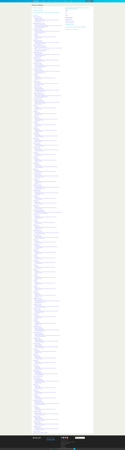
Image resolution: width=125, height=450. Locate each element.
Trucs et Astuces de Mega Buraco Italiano (40, 55)
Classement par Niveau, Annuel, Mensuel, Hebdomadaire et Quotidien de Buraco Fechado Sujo (47, 71)
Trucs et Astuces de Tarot (38, 258)
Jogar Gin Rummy (37, 248)
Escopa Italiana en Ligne (36, 190)
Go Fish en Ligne (35, 239)
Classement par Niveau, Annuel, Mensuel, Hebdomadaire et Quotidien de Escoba (45, 198)
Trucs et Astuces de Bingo (38, 272)
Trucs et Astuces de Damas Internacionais (40, 336)
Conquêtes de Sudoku (37, 386)
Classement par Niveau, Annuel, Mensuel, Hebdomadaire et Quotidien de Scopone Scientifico (47, 187)
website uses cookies (54, 448)
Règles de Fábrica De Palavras (38, 401)
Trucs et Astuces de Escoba (38, 199)
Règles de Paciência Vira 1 (38, 144)
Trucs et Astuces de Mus (38, 223)
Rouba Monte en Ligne (36, 133)
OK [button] (74, 448)
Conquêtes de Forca (37, 408)
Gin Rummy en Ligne (36, 244)
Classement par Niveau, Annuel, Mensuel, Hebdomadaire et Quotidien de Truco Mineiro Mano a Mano (48, 95)
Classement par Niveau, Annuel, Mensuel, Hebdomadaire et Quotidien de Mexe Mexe (46, 166)
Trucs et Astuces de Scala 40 (38, 182)
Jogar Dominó (36, 297)
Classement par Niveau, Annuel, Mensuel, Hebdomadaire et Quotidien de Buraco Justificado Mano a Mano (48, 25)
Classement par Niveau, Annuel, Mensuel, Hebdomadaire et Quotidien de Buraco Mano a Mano (47, 31)
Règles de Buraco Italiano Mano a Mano (40, 211)
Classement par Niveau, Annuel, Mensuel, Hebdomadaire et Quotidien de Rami (45, 267)
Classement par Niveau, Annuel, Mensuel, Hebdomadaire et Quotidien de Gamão (45, 351)
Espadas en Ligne (35, 157)
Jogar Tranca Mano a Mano (38, 44)
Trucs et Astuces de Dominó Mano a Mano (40, 301)
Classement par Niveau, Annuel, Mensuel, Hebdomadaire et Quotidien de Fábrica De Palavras (47, 403)
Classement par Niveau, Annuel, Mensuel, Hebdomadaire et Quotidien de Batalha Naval (46, 373)
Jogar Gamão (36, 353)
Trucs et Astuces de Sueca (38, 125)
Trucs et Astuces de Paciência (38, 141)
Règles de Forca (37, 407)
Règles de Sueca (37, 123)
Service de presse (63, 447)
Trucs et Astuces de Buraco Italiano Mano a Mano (41, 213)
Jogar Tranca (36, 38)
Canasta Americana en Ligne (37, 230)
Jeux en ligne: (35, 15)
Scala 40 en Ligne (35, 179)
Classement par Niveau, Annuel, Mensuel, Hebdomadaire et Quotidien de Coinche (45, 262)
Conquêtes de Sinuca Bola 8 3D (39, 418)
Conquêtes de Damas (37, 322)
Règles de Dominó (37, 293)
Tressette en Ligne (35, 200)
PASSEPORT (65, 1)
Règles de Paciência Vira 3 (38, 148)
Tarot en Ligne (35, 255)
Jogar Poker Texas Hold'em (38, 104)
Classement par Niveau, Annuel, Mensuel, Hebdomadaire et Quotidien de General (45, 392)
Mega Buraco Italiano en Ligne (37, 52)
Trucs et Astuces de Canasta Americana (40, 233)
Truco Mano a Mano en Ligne (37, 86)
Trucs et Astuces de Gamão (38, 352)
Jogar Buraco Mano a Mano (38, 33)
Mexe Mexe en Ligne (36, 163)
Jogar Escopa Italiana (37, 194)
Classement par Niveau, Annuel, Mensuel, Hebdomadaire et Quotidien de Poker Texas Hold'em (47, 102)
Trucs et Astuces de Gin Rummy (39, 247)
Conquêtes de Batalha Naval (38, 372)
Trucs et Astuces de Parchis (38, 278)
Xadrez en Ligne (35, 314)
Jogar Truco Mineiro (37, 85)
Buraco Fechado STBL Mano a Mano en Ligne (39, 45)
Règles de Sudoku (37, 385)
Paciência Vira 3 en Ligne (36, 147)
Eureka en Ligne (35, 394)
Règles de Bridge (37, 170)
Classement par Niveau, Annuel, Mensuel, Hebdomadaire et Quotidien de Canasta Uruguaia (47, 237)
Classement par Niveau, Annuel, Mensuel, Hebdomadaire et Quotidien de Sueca (45, 124)
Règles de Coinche (37, 261)
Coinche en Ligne (35, 260)
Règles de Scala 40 (37, 180)
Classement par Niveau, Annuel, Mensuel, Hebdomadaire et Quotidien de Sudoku (45, 387)
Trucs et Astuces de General (38, 393)
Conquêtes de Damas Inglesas (38, 345)
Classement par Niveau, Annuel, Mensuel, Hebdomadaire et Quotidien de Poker (45, 107)
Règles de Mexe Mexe (37, 164)
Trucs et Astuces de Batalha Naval (39, 374)
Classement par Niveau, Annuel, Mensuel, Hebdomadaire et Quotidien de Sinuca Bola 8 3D (46, 419)
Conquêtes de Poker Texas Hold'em (39, 101)
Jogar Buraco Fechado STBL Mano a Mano (40, 50)
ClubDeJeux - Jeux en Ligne (38, 7)
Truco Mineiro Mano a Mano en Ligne (38, 93)
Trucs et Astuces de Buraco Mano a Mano (40, 32)
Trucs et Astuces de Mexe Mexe (39, 167)
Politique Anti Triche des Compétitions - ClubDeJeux (40, 432)
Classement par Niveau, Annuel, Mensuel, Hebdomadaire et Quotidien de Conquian (46, 227)
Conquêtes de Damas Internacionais (39, 334)
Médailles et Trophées (68, 19)
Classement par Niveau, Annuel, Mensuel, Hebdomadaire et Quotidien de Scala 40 (45, 181)
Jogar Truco (36, 79)
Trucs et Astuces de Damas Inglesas (39, 347)
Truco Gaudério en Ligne (36, 173)
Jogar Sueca (36, 126)
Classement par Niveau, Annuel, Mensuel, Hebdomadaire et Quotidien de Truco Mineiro (46, 83)
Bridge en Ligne (35, 169)
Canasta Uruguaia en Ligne (37, 235)
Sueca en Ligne (35, 122)
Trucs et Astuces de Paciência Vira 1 (39, 146)
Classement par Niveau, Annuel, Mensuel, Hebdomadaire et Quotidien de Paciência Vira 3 (46, 149)
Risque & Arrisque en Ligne (37, 377)
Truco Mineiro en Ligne (36, 81)
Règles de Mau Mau (37, 129)
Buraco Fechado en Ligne (36, 57)
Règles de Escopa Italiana (38, 191)
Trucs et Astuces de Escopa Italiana (39, 193)
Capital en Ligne (35, 360)
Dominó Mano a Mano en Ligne (37, 298)
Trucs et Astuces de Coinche (38, 263)
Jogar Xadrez (36, 318)
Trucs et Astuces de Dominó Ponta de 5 (40, 307)
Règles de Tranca (37, 35)
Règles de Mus (36, 221)
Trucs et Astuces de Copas (38, 155)
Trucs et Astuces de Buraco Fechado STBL (40, 66)
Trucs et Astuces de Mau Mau (38, 131)
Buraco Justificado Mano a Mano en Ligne (39, 23)
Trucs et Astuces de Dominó (38, 296)
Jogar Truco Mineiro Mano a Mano (39, 97)
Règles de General (37, 391)
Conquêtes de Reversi (37, 367)
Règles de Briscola (37, 206)
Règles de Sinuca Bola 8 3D (38, 417)
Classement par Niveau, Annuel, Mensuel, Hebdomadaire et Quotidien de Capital (45, 362)
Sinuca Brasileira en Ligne (36, 426)
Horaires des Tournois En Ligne (69, 22)
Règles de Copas (37, 153)
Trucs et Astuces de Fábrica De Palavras (40, 404)
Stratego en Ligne (35, 354)
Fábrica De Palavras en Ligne (37, 400)
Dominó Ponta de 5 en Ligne (37, 304)
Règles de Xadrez (37, 315)
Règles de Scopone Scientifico (39, 186)
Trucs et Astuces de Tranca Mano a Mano (40, 43)
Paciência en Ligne (35, 138)
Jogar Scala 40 (36, 183)
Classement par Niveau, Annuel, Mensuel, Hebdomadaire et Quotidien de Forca (45, 409)
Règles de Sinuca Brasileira (38, 427)
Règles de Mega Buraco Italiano (39, 53)
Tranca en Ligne (35, 34)
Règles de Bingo (37, 270)
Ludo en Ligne (35, 280)
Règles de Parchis (37, 276)
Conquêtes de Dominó (38, 294)
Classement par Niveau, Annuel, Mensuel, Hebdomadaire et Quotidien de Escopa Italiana (46, 192)
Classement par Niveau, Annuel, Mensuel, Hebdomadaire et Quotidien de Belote (45, 252)
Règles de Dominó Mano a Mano (39, 299)
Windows (66, 10)
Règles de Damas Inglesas (38, 344)
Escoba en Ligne (35, 196)
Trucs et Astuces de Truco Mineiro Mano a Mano (41, 96)
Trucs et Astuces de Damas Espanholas (40, 330)
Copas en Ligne (35, 152)
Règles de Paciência (37, 139)
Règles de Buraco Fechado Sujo (39, 70)
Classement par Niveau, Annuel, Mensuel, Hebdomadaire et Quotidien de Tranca (45, 36)
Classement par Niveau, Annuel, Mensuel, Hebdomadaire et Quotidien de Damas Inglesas (46, 346)
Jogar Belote (36, 254)
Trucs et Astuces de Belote (38, 253)
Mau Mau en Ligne (35, 128)
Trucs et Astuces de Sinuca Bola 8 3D (39, 420)
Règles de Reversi (37, 366)
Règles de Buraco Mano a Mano (39, 30)
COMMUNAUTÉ (55, 1)
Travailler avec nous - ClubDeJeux (71, 29)
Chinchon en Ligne (35, 214)
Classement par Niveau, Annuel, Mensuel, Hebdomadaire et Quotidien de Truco (45, 77)
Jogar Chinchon (37, 218)
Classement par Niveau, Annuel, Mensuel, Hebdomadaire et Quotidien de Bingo (45, 271)
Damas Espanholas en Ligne (37, 326)
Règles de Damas (37, 321)
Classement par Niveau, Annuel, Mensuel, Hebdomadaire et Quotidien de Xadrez (45, 316)
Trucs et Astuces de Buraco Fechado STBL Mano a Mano (42, 49)
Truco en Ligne (35, 74)
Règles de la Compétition (36, 431)
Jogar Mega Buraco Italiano (38, 56)
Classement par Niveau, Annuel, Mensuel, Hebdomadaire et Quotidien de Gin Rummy (46, 246)
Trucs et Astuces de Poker (38, 108)
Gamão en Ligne (35, 349)
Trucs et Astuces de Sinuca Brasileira (39, 429)
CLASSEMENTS (43, 1)
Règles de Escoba (37, 197)
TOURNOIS (49, 1)
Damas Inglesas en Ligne (36, 343)
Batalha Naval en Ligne (36, 370)
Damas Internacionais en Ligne (37, 332)
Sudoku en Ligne (35, 384)
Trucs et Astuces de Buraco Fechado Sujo (40, 72)
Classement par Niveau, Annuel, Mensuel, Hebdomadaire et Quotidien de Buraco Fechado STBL (47, 65)
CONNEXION (89, 1)
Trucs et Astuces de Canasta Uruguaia (39, 238)
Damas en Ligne (35, 320)
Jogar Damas (36, 325)
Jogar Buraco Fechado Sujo (38, 73)
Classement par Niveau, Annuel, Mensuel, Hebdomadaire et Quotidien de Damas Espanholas (47, 329)
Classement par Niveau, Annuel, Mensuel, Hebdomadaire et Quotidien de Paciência (46, 140)
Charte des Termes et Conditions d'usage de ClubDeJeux (75, 27)
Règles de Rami (37, 266)
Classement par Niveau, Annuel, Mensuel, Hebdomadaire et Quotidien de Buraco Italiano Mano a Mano (48, 212)
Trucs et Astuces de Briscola (38, 208)
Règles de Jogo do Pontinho (38, 412)
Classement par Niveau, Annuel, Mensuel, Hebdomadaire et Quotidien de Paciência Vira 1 (46, 145)
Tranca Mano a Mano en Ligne (37, 40)
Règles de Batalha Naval (38, 371)
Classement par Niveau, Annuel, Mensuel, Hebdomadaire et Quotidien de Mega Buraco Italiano (47, 54)
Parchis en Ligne (35, 275)
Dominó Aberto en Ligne (36, 308)
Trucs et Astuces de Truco (38, 78)
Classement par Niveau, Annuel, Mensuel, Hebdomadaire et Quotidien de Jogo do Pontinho (47, 413)
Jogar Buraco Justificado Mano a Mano (39, 27)
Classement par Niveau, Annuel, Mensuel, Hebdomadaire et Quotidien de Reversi (45, 368)
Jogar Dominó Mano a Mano (38, 302)
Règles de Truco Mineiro (38, 82)
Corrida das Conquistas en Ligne (37, 376)
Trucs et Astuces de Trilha (38, 289)
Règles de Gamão (37, 350)
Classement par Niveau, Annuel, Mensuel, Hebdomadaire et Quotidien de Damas (45, 323)
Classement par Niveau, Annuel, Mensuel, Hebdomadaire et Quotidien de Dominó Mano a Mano (47, 300)
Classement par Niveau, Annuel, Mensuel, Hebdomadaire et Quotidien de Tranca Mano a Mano (47, 42)
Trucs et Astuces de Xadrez (38, 317)
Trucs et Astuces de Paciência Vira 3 (39, 150)
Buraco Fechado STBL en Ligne (37, 63)
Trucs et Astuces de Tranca (38, 37)
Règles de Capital (37, 361)
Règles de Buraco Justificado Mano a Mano (40, 24)
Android (66, 15)
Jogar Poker (36, 109)
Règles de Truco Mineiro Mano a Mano (40, 94)
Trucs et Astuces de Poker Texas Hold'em (40, 103)
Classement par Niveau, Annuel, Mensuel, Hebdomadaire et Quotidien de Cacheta (45, 113)
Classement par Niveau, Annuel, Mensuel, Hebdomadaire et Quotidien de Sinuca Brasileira (46, 428)
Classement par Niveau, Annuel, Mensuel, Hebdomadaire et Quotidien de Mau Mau (45, 130)
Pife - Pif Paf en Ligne (36, 116)
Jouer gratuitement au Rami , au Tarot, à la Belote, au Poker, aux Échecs (46, 12)
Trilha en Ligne (35, 286)
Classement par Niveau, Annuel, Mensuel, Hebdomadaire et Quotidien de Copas (45, 154)
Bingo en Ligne (35, 269)
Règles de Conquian (37, 226)
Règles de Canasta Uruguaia (38, 236)
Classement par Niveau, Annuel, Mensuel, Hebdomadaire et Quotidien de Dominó (45, 295)
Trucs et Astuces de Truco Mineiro (39, 84)
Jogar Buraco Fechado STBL (38, 67)
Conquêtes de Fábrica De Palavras (39, 402)
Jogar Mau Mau (37, 132)
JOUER (71, 1)
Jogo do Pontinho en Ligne (36, 411)
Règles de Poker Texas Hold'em (39, 100)
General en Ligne (35, 390)
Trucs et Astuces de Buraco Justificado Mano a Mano (41, 26)
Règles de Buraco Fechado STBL (39, 64)
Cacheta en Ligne (35, 111)
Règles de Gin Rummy (38, 245)
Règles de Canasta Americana (38, 231)
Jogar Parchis (36, 279)
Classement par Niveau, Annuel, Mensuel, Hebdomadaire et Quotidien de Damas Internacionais (47, 335)
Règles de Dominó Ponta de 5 (38, 305)
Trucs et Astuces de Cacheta (38, 114)
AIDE (61, 1)
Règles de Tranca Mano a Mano (39, 41)
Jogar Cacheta (36, 115)
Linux (66, 12)
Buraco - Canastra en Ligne (37, 16)
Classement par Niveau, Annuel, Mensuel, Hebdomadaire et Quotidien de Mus (45, 222)
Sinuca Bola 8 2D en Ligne (36, 421)
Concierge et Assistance (69, 24)
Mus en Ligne (35, 220)
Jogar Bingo (36, 273)
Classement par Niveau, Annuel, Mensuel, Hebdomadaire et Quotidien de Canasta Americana (47, 232)
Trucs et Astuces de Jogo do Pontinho (39, 414)
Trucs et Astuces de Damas (38, 324)
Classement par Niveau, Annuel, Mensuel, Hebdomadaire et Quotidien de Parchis (45, 277)
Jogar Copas (36, 156)
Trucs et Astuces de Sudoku (38, 388)
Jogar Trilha (36, 290)
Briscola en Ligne (35, 205)
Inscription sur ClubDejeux (38, 10)
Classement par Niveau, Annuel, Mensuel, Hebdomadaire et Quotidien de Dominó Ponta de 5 (47, 306)
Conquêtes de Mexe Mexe (38, 165)
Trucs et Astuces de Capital (38, 363)
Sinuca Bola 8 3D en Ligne (36, 416)
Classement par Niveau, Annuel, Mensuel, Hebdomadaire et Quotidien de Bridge (45, 171)
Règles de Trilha (37, 287)
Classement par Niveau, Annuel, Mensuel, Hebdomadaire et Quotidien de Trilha (45, 288)
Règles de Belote (37, 251)
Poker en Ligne (35, 105)
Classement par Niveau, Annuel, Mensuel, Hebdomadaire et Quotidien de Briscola (45, 207)
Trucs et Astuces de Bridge (38, 172)
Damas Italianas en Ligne (36, 337)
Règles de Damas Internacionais (39, 333)
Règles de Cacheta (37, 112)
